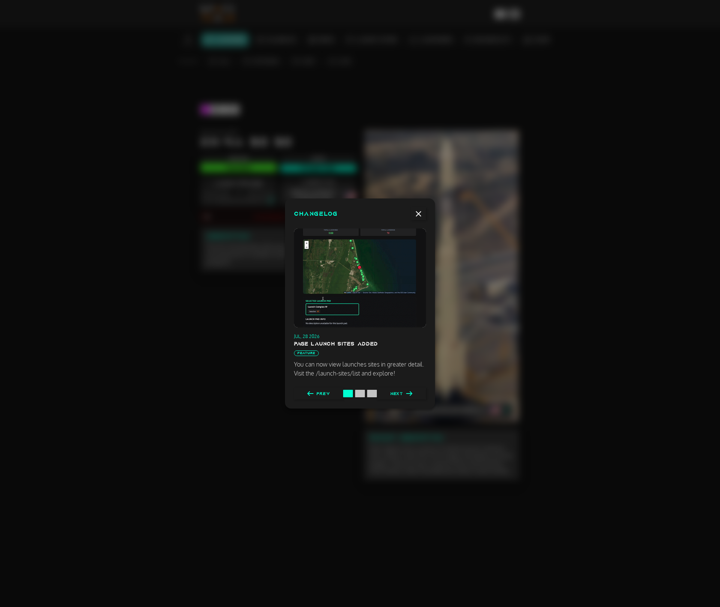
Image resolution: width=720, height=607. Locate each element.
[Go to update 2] (360, 393)
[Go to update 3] (372, 393)
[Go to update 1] (348, 393)
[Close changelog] (418, 213)
